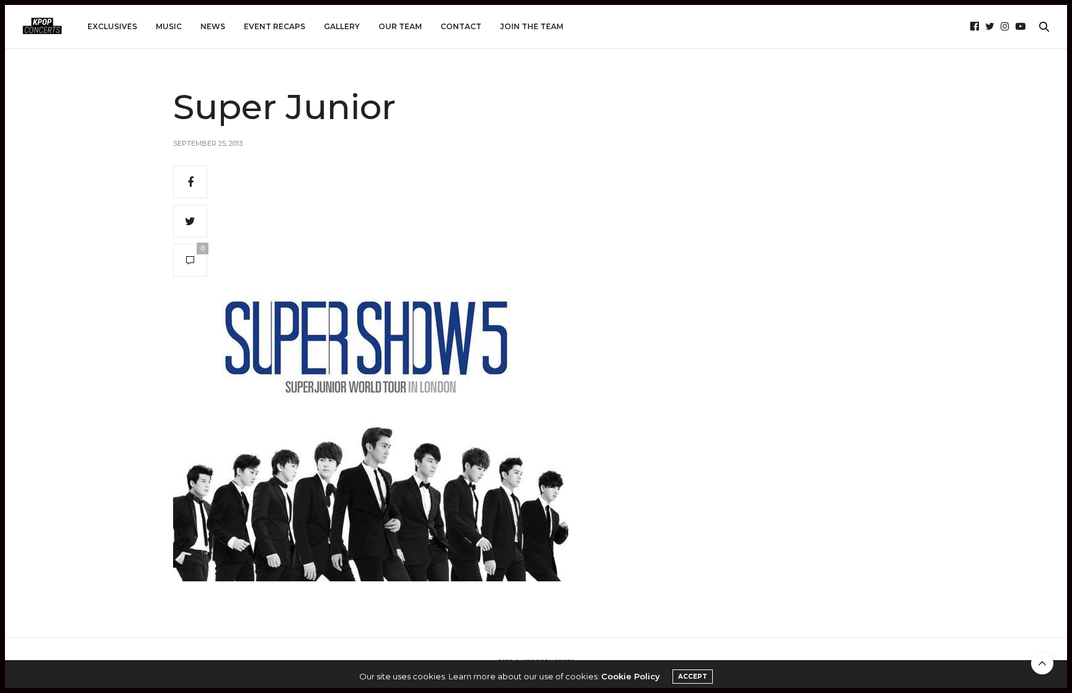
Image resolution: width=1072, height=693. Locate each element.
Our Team (400, 26)
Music (169, 26)
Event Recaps (274, 26)
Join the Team (531, 26)
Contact (460, 26)
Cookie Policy (630, 676)
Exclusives (112, 26)
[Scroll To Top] (1042, 663)
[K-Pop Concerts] (42, 26)
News (212, 26)
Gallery (342, 26)
